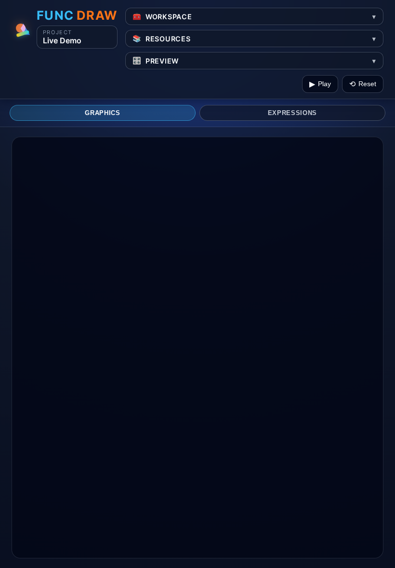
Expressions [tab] (292, 112)
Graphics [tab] (102, 112)
